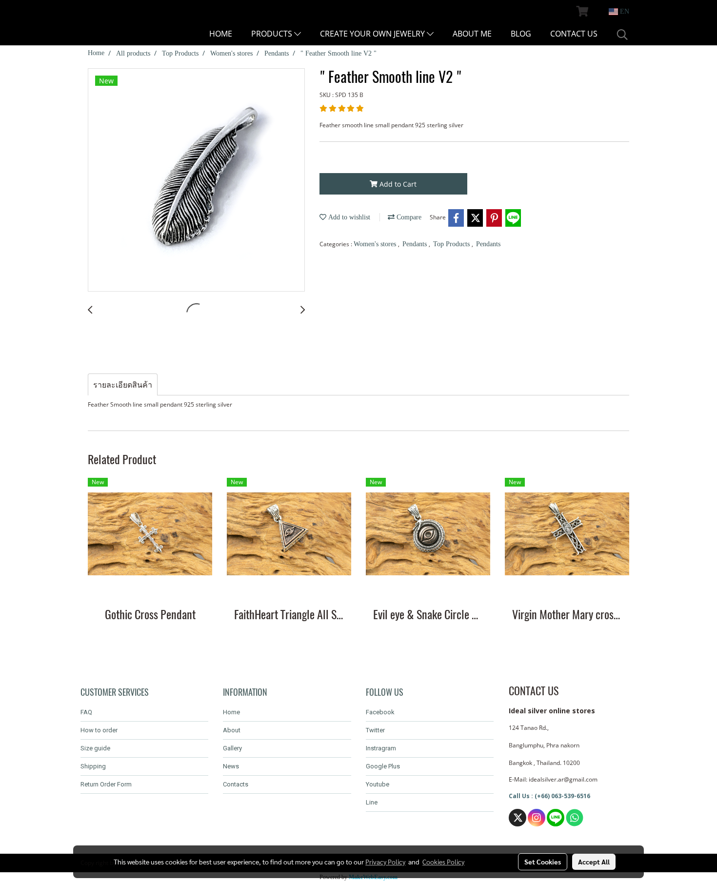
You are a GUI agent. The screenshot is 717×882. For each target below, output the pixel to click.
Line (372, 802)
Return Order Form (106, 784)
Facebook (380, 712)
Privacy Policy (385, 861)
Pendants (415, 244)
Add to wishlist (348, 217)
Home (231, 712)
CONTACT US (574, 33)
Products (272, 33)
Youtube (377, 784)
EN (623, 11)
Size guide (95, 748)
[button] (622, 34)
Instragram (381, 748)
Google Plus (383, 766)
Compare (408, 217)
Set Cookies (542, 861)
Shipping (93, 766)
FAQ (86, 712)
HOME (220, 33)
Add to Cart (397, 184)
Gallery (232, 748)
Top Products (452, 244)
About (231, 730)
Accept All (594, 861)
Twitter (375, 730)
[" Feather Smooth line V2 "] (196, 180)
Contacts (235, 784)
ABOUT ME (472, 33)
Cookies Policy (443, 861)
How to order (99, 730)
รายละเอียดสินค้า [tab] (122, 384)
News (231, 766)
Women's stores (376, 244)
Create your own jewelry (373, 33)
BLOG (521, 33)
